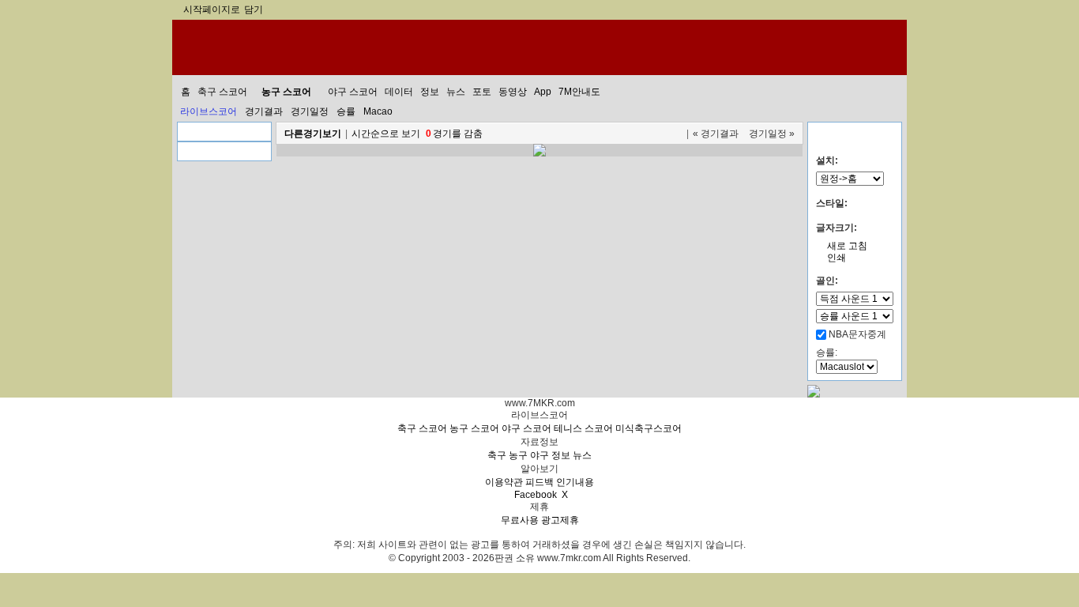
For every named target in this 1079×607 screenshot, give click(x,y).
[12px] (864, 221)
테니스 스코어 (583, 428)
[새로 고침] (676, 133)
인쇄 (836, 257)
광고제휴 (560, 520)
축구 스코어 (422, 428)
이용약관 (504, 482)
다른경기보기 (312, 133)
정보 (560, 455)
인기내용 (575, 482)
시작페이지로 (211, 9)
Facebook (535, 494)
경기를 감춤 (454, 133)
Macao (378, 111)
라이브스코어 (208, 111)
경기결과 (264, 111)
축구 (496, 455)
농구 (518, 455)
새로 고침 (847, 245)
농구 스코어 (474, 428)
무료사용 (520, 520)
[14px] (879, 221)
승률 (345, 111)
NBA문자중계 (857, 334)
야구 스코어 (526, 428)
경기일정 (310, 111)
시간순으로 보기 (386, 133)
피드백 (539, 482)
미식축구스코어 (648, 428)
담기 (253, 9)
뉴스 (582, 455)
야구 (539, 455)
